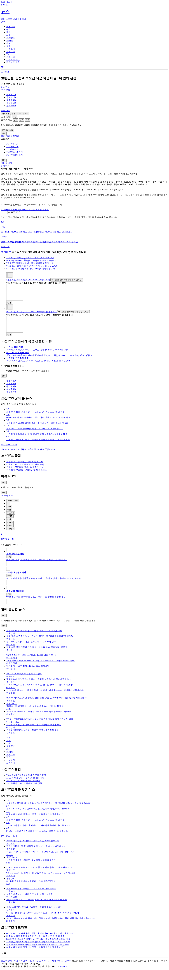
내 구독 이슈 (7, 495)
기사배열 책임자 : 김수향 (59, 961)
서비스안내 (24, 961)
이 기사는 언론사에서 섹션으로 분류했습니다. (25, 209)
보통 (21, 120)
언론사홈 (5, 246)
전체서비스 (13, 961)
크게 (16, 149)
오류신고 (34, 961)
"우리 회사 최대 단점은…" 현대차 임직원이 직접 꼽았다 (32, 266)
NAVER (63, 966)
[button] (11, 94)
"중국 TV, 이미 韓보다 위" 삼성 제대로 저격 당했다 (30, 263)
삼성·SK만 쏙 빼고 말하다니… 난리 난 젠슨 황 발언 (30, 258)
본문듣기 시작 (7, 130)
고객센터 (43, 961)
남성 (8, 117)
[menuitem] (87, 94)
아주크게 (18, 152)
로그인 (4, 961)
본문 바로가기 (7, 2)
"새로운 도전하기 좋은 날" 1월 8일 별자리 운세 (28, 280)
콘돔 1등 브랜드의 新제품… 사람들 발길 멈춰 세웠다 (30, 260)
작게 (16, 144)
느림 (15, 120)
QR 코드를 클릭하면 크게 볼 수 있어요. (66, 280)
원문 (5, 87)
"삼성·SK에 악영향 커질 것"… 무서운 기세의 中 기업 (30, 269)
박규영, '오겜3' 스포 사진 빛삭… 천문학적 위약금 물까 (31, 312)
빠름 (27, 120)
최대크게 (18, 155)
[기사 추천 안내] (23, 366)
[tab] (10, 26)
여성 (14, 117)
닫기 (3, 222)
